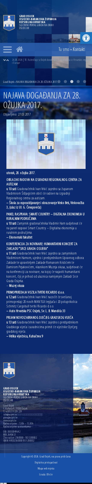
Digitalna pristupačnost (46, 462)
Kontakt (79, 49)
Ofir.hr (50, 474)
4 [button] (78, 81)
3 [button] (72, 81)
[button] (86, 38)
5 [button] (84, 81)
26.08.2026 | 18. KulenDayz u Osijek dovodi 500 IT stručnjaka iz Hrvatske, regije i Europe (50, 61)
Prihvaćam (1, 483)
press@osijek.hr (10, 417)
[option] (50, 61)
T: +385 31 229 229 (12, 411)
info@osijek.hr (10, 414)
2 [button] (65, 81)
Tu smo (63, 49)
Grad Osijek (8, 82)
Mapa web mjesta (46, 468)
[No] (5, 483)
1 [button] (59, 81)
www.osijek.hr (10, 420)
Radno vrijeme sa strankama (17, 426)
